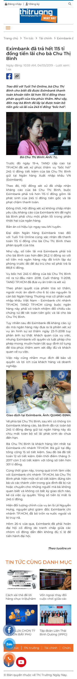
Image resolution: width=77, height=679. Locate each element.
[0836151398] (9, 658)
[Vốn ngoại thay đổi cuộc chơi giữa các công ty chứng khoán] (55, 579)
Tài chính (45, 38)
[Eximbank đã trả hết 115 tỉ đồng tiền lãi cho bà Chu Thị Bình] (38, 15)
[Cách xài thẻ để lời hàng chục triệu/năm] (22, 579)
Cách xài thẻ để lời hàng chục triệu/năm (21, 597)
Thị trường (31, 648)
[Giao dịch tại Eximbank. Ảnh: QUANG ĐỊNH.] (38, 391)
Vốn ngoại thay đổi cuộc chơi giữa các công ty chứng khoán (55, 598)
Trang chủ (11, 38)
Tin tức (28, 38)
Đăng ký (34, 4)
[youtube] (21, 662)
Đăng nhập (14, 4)
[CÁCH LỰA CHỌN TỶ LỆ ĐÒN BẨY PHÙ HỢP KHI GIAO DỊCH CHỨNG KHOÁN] (22, 615)
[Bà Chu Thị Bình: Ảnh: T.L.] (38, 133)
